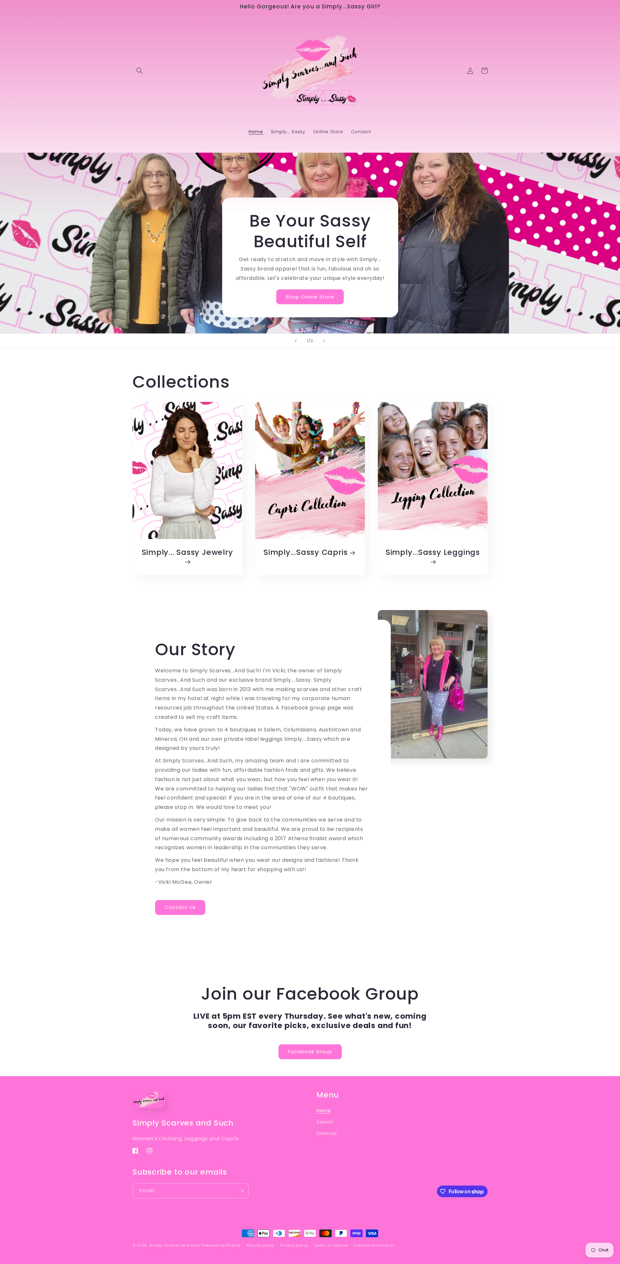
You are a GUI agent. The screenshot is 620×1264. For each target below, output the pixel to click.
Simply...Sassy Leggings (433, 552)
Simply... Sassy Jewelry (187, 552)
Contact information (374, 1245)
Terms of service (330, 1245)
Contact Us (180, 907)
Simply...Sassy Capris (305, 552)
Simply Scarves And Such (175, 1245)
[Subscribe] (241, 1190)
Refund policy (260, 1245)
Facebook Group (310, 1051)
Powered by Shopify (221, 1245)
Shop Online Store (310, 296)
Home (323, 1110)
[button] (139, 71)
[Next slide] (324, 341)
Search (325, 1122)
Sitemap (326, 1133)
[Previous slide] (296, 341)
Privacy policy (294, 1245)
